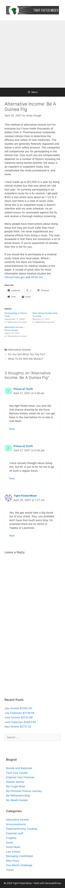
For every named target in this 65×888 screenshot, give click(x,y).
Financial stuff (14, 833)
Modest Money (15, 781)
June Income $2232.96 (19, 717)
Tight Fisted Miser (25, 495)
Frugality (11, 837)
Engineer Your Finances (20, 777)
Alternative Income (19, 349)
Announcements (16, 824)
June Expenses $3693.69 (20, 722)
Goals (9, 842)
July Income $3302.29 (18, 708)
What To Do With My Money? (25, 358)
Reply (12, 428)
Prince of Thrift (23, 389)
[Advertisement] (32, 54)
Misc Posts (12, 860)
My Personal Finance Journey (24, 791)
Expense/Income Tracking (21, 828)
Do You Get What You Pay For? (26, 354)
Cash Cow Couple (17, 772)
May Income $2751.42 (18, 726)
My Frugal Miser (15, 786)
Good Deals (13, 847)
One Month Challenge (19, 865)
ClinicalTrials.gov (15, 277)
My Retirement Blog (18, 795)
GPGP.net (36, 277)
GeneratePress (53, 883)
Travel (9, 869)
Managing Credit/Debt (19, 856)
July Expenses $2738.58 (19, 712)
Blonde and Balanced (19, 768)
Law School (13, 851)
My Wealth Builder (17, 800)
